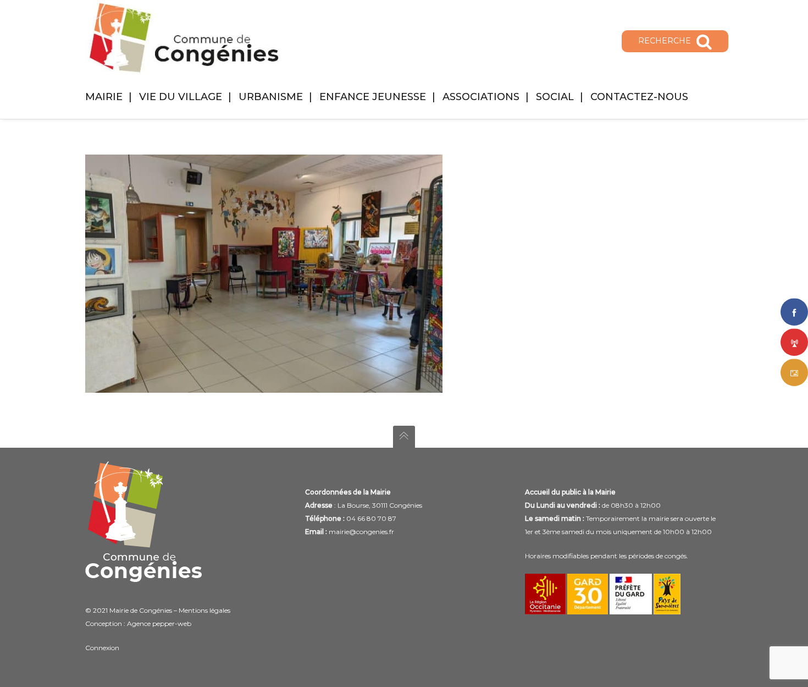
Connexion (102, 648)
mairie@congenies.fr (361, 531)
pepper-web (171, 623)
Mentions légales (204, 610)
